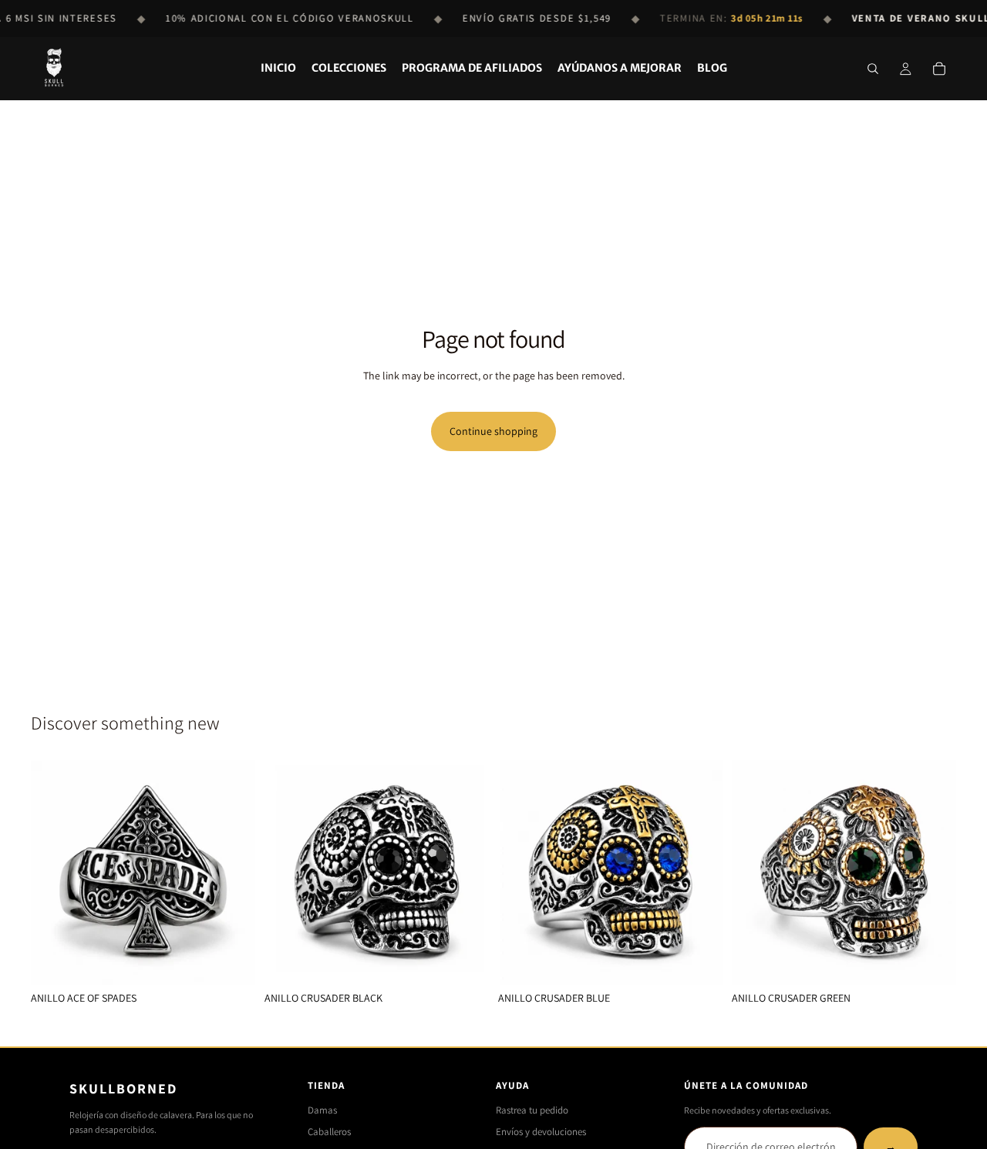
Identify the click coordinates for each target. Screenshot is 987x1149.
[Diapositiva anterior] (54, 873)
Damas (322, 1110)
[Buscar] (873, 69)
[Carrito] (939, 69)
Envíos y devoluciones (541, 1131)
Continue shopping (493, 431)
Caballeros (329, 1131)
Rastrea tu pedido (532, 1110)
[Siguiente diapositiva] (232, 873)
